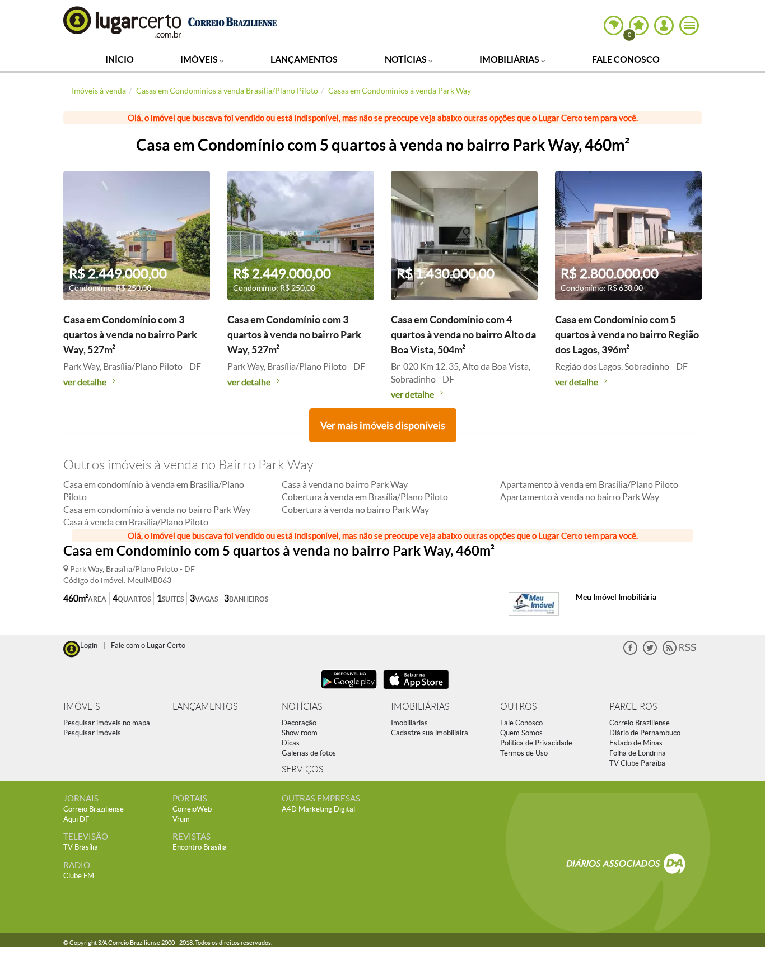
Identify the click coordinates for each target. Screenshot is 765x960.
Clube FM (78, 876)
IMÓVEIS (81, 706)
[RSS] (679, 652)
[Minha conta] (664, 25)
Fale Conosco (626, 59)
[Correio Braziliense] (232, 20)
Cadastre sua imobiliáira (429, 733)
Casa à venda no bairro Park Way (345, 484)
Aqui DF (76, 819)
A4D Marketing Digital (318, 809)
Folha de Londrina (637, 753)
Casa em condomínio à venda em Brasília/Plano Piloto (153, 490)
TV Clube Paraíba (637, 763)
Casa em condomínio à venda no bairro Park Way (156, 510)
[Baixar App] (348, 690)
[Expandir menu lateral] (689, 25)
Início (119, 59)
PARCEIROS (633, 706)
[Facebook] (630, 652)
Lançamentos (304, 59)
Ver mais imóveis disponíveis (382, 425)
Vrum (181, 819)
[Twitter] (650, 652)
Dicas (291, 743)
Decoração (299, 723)
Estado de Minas (636, 743)
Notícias (406, 59)
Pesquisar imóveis (92, 733)
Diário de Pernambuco (644, 733)
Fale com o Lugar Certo (148, 645)
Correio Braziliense (639, 723)
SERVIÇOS (302, 769)
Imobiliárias (510, 59)
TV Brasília (80, 847)
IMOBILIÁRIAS (420, 706)
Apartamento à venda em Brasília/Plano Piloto (589, 484)
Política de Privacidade (536, 743)
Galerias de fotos (309, 753)
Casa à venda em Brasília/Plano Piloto (135, 522)
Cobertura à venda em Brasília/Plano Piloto (365, 497)
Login (88, 645)
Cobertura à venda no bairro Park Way (355, 510)
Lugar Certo (122, 22)
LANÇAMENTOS (204, 706)
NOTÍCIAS (302, 706)
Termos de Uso (524, 753)
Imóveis (200, 59)
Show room (300, 733)
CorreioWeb (192, 809)
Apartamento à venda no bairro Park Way (579, 497)
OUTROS (518, 706)
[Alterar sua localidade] (613, 25)
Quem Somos (521, 733)
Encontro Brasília (199, 847)
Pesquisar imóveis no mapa (106, 723)
